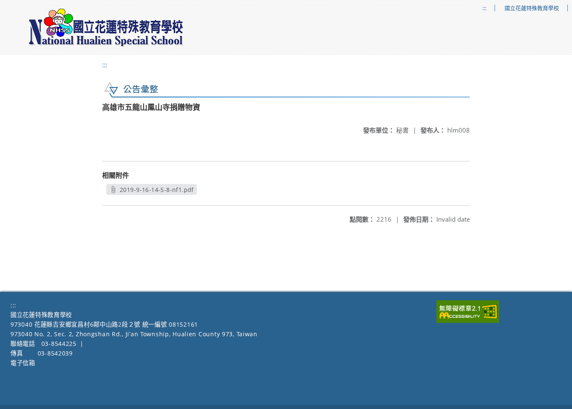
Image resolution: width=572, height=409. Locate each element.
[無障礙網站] (467, 321)
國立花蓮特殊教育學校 (532, 8)
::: (484, 8)
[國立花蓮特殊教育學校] (106, 27)
